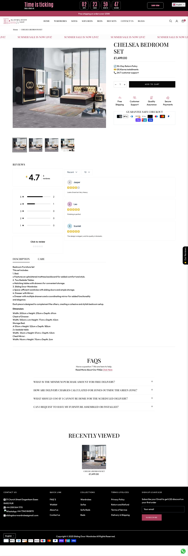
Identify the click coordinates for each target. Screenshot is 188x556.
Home (15, 29)
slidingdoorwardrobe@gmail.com (22, 515)
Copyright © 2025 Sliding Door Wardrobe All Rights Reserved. (85, 536)
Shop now (155, 5)
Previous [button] (18, 89)
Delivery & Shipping (120, 515)
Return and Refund (120, 504)
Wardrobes (85, 499)
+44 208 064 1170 (14, 507)
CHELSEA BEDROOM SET (94, 471)
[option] (59, 88)
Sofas (83, 504)
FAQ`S (53, 499)
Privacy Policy (118, 499)
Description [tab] (21, 259)
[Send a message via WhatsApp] (183, 551)
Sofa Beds (85, 509)
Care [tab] (41, 259)
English (8, 536)
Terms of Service (119, 509)
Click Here (107, 369)
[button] (171, 21)
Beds (82, 515)
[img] (73, 187)
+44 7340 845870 (25, 511)
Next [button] (100, 89)
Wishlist (53, 504)
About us (54, 509)
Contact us (55, 515)
